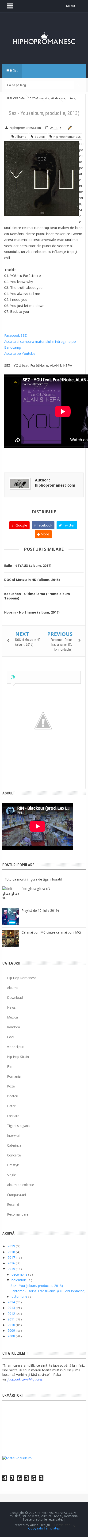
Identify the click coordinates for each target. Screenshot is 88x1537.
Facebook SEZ (15, 335)
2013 (12, 1307)
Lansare (13, 1116)
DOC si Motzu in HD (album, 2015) (32, 579)
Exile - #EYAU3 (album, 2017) (27, 565)
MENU (70, 6)
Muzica (12, 1017)
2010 (12, 1325)
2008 (12, 1336)
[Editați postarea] (69, 128)
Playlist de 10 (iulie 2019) (40, 910)
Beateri (39, 136)
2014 (12, 1302)
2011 (12, 1319)
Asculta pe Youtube (19, 353)
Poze (11, 1086)
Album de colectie (20, 1184)
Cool (10, 1037)
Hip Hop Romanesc (66, 136)
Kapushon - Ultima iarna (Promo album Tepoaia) (37, 595)
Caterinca (14, 1145)
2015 (12, 1268)
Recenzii (13, 1204)
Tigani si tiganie (19, 1125)
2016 (12, 1263)
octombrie (19, 1296)
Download (15, 997)
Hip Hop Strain (18, 1056)
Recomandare (17, 1214)
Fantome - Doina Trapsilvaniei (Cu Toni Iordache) (62, 644)
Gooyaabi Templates (44, 1528)
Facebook (44, 525)
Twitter (68, 525)
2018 (12, 1252)
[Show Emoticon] (13, 677)
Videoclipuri (15, 1047)
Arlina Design (40, 1525)
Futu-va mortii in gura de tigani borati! (33, 879)
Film (10, 1066)
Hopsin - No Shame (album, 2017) (32, 612)
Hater (11, 1106)
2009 (12, 1330)
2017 (12, 1257)
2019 (12, 1246)
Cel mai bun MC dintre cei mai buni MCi (51, 932)
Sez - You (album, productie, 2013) (37, 1285)
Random (13, 1027)
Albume (20, 136)
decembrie (19, 1274)
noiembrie (19, 1280)
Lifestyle (13, 1165)
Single (11, 1175)
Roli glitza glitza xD (36, 888)
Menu (14, 71)
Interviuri (13, 1135)
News (11, 1007)
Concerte (14, 1155)
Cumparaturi (16, 1194)
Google (21, 525)
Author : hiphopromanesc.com (55, 482)
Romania (14, 1076)
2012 (12, 1313)
